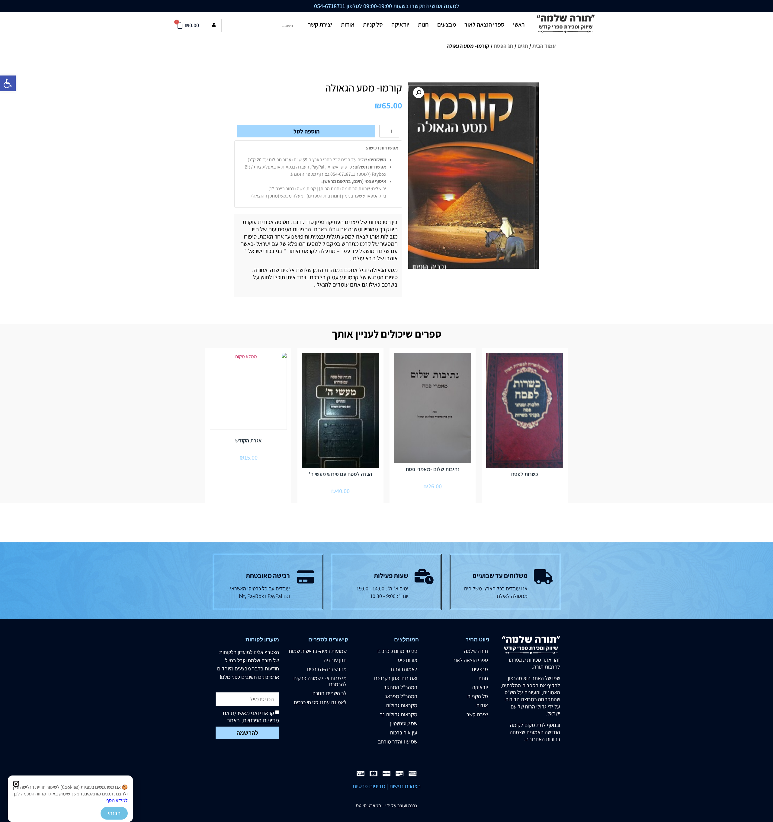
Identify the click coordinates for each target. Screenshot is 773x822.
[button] (16, 784)
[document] (386, 411)
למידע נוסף (117, 800)
